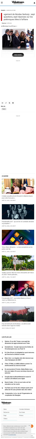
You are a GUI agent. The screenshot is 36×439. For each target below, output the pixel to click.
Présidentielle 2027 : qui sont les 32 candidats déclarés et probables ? (18, 222)
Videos (5, 418)
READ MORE (18, 55)
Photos (21, 415)
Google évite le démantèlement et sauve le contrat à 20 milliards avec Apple (18, 377)
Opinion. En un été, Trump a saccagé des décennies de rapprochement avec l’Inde (17, 342)
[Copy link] (6, 103)
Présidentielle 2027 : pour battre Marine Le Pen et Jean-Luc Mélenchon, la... (16, 299)
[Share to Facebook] (13, 103)
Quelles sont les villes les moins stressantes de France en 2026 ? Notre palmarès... (18, 273)
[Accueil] (18, 3)
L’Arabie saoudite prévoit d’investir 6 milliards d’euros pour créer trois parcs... (17, 197)
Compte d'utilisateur (24, 409)
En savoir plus (12, 434)
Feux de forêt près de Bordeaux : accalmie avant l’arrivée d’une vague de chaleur (16, 324)
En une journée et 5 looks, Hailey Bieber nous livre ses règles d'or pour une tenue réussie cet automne (19, 371)
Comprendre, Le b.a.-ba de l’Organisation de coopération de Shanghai (18, 394)
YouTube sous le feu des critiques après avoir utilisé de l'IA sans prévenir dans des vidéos (19, 388)
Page (5, 415)
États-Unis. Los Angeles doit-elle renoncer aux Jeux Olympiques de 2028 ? (19, 359)
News (5, 409)
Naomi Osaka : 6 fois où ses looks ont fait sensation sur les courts (18, 383)
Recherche (6, 412)
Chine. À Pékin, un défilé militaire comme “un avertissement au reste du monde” (18, 364)
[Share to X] (9, 103)
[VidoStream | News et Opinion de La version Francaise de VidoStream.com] (12, 403)
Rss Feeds (22, 412)
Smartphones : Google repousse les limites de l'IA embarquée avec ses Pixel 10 (19, 348)
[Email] (2, 103)
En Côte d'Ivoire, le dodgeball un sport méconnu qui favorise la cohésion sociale (19, 353)
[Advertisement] (18, 79)
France (4, 109)
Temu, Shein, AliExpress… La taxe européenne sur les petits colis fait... (17, 248)
